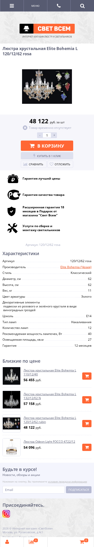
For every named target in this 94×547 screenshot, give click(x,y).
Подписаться (78, 489)
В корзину (50, 146)
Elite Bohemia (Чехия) (75, 267)
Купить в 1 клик (49, 156)
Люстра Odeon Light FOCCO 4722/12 (49, 442)
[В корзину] (86, 376)
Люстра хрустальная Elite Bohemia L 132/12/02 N (50, 396)
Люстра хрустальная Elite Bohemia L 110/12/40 (50, 372)
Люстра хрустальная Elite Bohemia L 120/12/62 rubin (50, 420)
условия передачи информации (67, 481)
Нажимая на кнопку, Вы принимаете (45, 481)
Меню (35, 6)
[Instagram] (6, 513)
